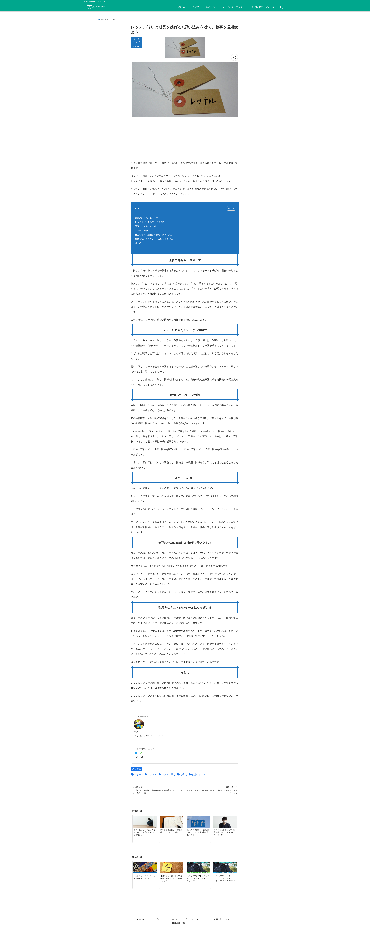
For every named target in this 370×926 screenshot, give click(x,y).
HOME (141, 919)
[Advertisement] (185, 138)
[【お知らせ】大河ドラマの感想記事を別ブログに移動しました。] (171, 868)
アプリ (196, 6)
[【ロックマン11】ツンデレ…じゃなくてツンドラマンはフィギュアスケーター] (225, 868)
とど (136, 731)
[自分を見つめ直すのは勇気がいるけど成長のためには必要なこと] (144, 822)
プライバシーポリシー (234, 6)
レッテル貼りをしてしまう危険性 (151, 221)
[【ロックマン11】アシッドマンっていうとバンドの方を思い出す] (198, 868)
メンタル (136, 768)
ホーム (181, 6)
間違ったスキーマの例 (145, 226)
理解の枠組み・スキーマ (146, 217)
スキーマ (139, 774)
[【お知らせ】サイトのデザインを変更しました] (144, 868)
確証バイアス (198, 774)
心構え (183, 774)
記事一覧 (210, 6)
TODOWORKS (177, 923)
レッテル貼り (168, 774)
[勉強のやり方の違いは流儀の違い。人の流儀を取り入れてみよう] (198, 822)
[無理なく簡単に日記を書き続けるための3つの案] (171, 822)
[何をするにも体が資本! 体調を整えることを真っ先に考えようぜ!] (225, 822)
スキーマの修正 (142, 230)
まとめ (138, 242)
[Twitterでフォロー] (136, 755)
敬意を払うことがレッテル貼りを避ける (154, 238)
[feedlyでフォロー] (141, 755)
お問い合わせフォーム (263, 6)
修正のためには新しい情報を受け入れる (154, 234)
